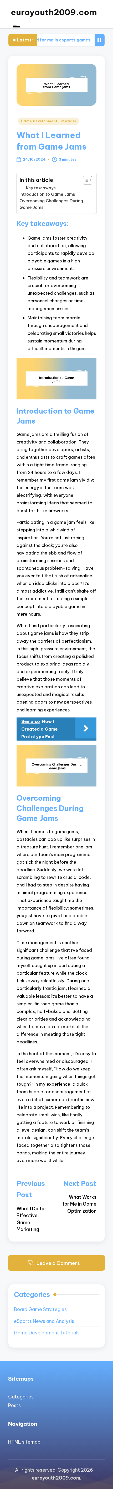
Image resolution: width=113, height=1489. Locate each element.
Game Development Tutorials (48, 121)
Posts (14, 1405)
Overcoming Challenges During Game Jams (51, 204)
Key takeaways (41, 187)
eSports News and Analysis (44, 1321)
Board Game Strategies (40, 1309)
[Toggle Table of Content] (85, 180)
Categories (21, 1397)
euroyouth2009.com (54, 12)
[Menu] (16, 27)
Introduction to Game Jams (47, 194)
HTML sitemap (24, 1442)
